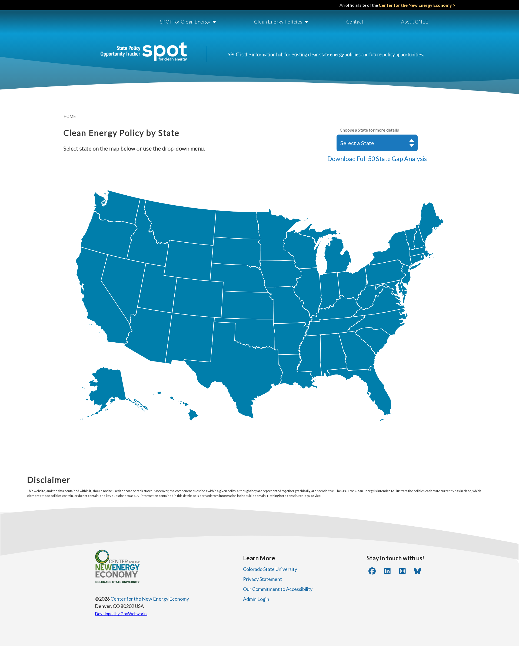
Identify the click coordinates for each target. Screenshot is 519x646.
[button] (183, 22)
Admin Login (256, 599)
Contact (355, 22)
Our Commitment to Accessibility (277, 589)
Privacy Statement (262, 579)
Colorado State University (270, 569)
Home (70, 116)
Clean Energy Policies (278, 22)
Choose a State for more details (369, 129)
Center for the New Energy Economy (150, 599)
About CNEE (414, 22)
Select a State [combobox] (357, 143)
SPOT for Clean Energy (185, 22)
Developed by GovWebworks (121, 613)
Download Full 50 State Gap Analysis (377, 158)
